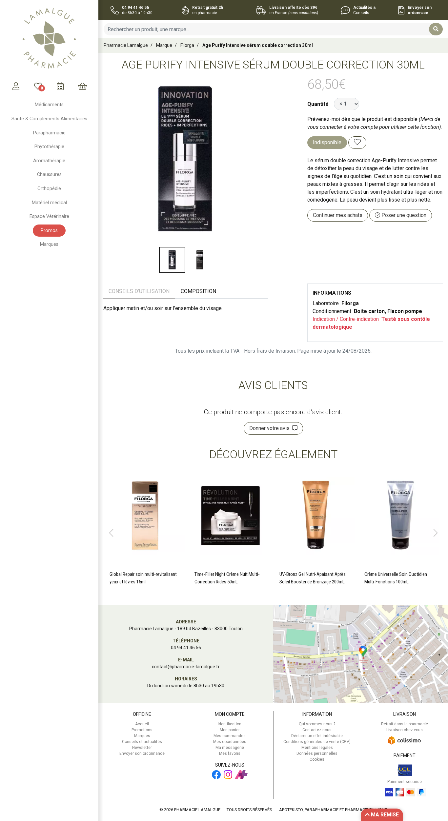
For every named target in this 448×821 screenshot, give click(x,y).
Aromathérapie (49, 161)
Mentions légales (317, 747)
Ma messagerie (229, 747)
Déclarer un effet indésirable (317, 735)
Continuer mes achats (337, 215)
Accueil (142, 724)
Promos (49, 230)
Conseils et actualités (142, 741)
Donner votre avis (270, 428)
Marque (164, 45)
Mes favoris (229, 753)
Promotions (142, 730)
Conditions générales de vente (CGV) (317, 741)
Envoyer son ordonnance (142, 753)
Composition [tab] (198, 291)
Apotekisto (333, 809)
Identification (229, 724)
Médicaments (49, 105)
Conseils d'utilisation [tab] (139, 291)
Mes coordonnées (229, 741)
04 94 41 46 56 (186, 647)
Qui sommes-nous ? (317, 724)
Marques (49, 244)
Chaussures (49, 174)
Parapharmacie (49, 133)
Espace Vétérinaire (49, 216)
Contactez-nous (317, 730)
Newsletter (142, 747)
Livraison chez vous (404, 730)
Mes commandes (230, 735)
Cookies (317, 759)
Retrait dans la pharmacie (404, 724)
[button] (111, 533)
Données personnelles (316, 753)
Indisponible (327, 142)
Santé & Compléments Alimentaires (49, 119)
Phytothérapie (49, 146)
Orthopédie (49, 188)
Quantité (318, 104)
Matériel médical (49, 202)
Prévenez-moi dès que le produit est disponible (362, 119)
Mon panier (230, 730)
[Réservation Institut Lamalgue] (60, 86)
